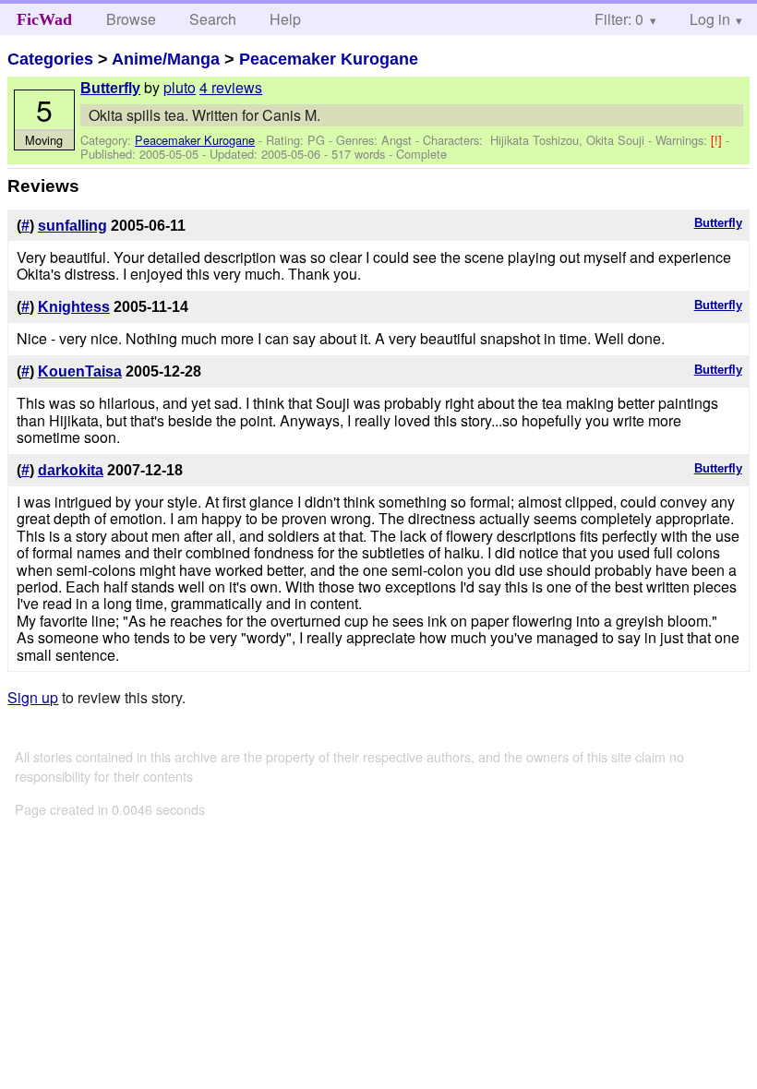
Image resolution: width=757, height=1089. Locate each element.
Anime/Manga (166, 59)
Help (285, 19)
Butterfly (110, 88)
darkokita (70, 470)
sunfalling (72, 225)
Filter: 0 (619, 19)
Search (212, 19)
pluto (179, 87)
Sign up (32, 697)
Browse (131, 19)
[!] (718, 140)
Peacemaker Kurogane (328, 59)
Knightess (74, 307)
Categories (50, 59)
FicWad (44, 19)
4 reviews (230, 87)
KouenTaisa (80, 371)
